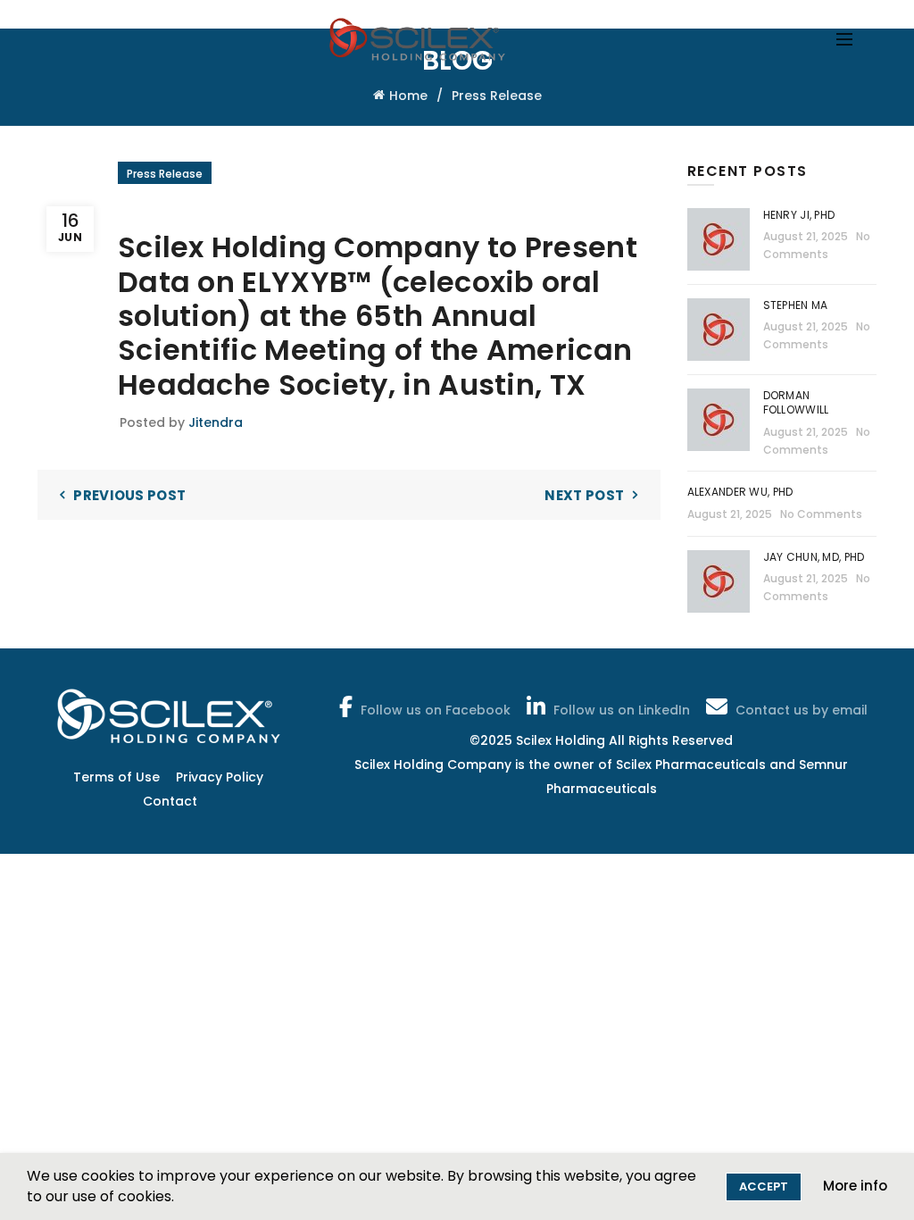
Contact (170, 801)
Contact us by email (801, 710)
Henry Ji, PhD (799, 214)
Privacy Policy (219, 777)
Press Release (497, 95)
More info (855, 1185)
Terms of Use (116, 777)
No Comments (821, 514)
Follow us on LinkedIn (621, 710)
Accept (763, 1186)
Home (408, 95)
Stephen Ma (795, 305)
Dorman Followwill (797, 403)
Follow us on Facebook (436, 710)
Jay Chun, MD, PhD (814, 556)
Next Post (584, 495)
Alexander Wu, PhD (740, 491)
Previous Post (129, 495)
